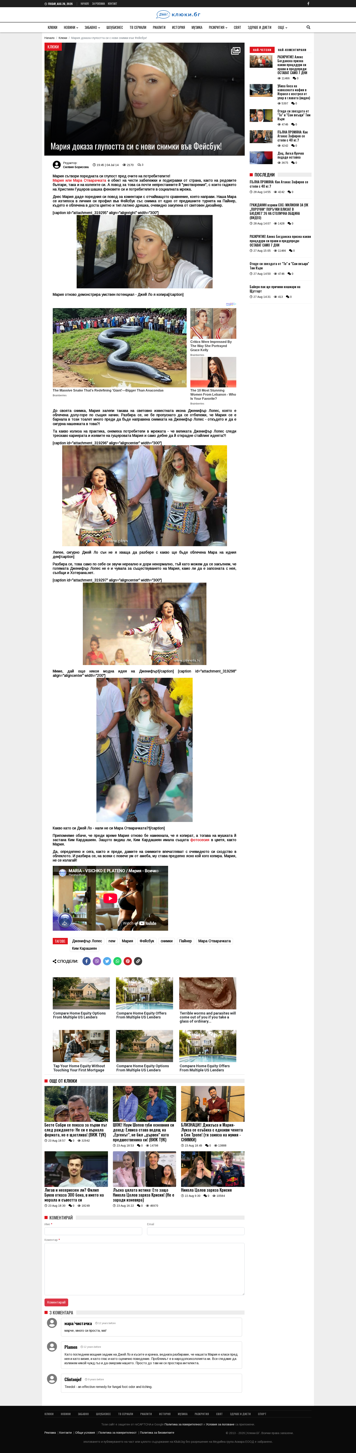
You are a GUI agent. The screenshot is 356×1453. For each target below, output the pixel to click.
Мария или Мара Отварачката (79, 180)
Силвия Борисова (76, 166)
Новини (69, 27)
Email (150, 1224)
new (112, 941)
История (178, 27)
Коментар (52, 1239)
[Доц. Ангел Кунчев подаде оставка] (261, 163)
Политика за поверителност (184, 1424)
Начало (85, 3)
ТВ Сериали (138, 27)
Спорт (262, 1414)
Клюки (52, 27)
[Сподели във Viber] (97, 961)
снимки (167, 941)
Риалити (159, 27)
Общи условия (85, 1432)
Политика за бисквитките (157, 1432)
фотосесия (199, 840)
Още (281, 27)
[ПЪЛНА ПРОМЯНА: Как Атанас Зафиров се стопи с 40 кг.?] (261, 142)
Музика (197, 27)
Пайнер (185, 941)
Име (48, 1224)
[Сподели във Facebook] (86, 961)
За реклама (98, 3)
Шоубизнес (115, 27)
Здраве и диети (259, 27)
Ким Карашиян (84, 948)
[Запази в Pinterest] (128, 961)
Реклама (50, 1432)
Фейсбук (147, 941)
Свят (237, 27)
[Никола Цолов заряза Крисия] (213, 1186)
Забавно (91, 27)
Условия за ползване (220, 1424)
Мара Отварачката (214, 941)
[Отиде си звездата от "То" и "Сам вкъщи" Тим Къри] (261, 121)
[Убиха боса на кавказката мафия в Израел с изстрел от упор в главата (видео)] (261, 95)
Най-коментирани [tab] (292, 50)
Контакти (65, 1432)
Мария (127, 941)
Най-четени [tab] (262, 50)
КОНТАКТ (112, 3)
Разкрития (216, 27)
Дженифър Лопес (87, 941)
